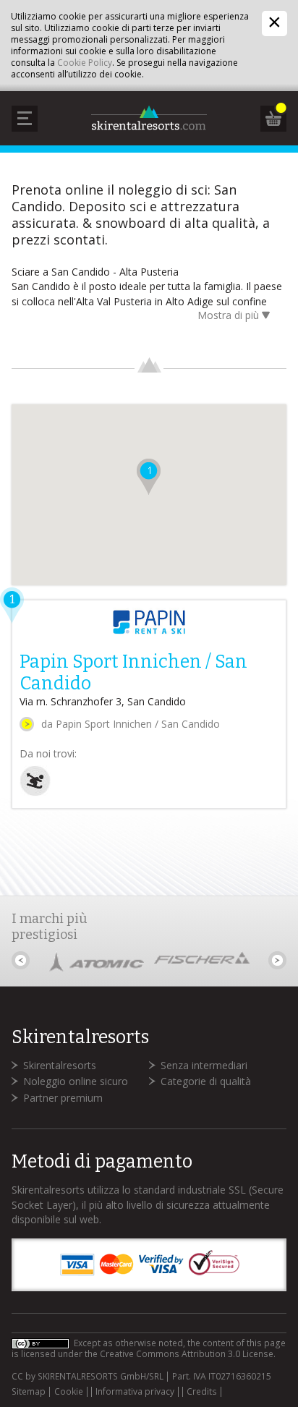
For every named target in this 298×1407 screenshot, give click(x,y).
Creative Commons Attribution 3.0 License (186, 1354)
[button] (148, 477)
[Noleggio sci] (35, 792)
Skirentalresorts (59, 1065)
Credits (202, 1392)
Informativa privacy (134, 1392)
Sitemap (29, 1392)
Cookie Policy (84, 62)
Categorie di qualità (206, 1081)
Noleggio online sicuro (75, 1081)
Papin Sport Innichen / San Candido (133, 672)
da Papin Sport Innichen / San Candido (130, 724)
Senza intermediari (204, 1065)
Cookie (68, 1392)
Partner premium (63, 1098)
